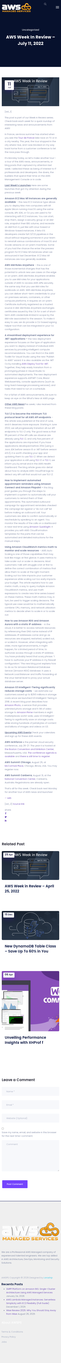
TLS (21, 438)
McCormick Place (14, 765)
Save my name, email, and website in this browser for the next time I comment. (29, 1134)
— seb (8, 797)
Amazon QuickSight (39, 526)
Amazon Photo (13, 705)
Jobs (4, 1341)
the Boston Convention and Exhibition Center (29, 749)
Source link (18, 803)
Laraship (48, 1277)
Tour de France (26, 137)
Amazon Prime (25, 712)
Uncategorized (30, 30)
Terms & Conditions (12, 1331)
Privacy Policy (8, 1336)
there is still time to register (35, 756)
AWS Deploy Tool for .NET (35, 363)
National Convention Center (20, 778)
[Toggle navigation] (57, 7)
